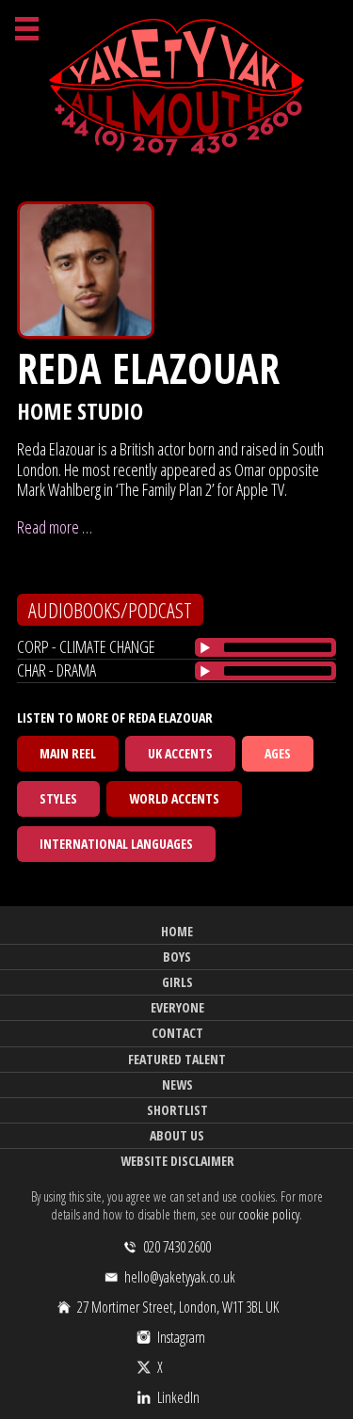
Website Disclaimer (177, 1161)
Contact (177, 1033)
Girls (177, 982)
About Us (177, 1135)
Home (177, 931)
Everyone (177, 1007)
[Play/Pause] (205, 647)
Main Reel (68, 753)
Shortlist (177, 1110)
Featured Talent (177, 1059)
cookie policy (268, 1214)
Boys (177, 956)
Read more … (54, 527)
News (177, 1084)
